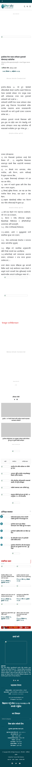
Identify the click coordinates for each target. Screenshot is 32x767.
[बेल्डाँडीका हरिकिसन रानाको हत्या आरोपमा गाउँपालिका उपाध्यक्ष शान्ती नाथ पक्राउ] (8, 569)
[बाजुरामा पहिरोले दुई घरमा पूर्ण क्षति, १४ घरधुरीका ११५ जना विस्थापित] (5, 497)
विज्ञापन (16, 759)
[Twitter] (16, 680)
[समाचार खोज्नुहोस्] (27, 7)
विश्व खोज (23, 752)
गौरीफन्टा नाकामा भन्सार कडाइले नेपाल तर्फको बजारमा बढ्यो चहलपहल (23, 614)
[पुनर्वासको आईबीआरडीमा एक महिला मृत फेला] (5, 533)
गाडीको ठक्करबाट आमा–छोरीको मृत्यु (20, 487)
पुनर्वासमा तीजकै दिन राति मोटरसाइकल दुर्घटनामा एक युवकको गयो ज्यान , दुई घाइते (20, 546)
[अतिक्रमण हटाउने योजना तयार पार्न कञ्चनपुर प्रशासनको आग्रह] (8, 589)
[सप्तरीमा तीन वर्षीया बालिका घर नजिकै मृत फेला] (5, 469)
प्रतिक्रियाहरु (25, 461)
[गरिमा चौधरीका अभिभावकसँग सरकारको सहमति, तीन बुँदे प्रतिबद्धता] (5, 483)
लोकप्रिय (14, 461)
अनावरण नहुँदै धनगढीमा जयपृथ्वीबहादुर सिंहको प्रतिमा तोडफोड (20, 474)
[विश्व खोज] (7, 6)
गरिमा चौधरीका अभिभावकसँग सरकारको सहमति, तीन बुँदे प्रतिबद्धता (20, 481)
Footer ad (16, 625)
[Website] (15, 400)
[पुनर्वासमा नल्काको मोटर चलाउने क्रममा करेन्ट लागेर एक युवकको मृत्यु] (24, 569)
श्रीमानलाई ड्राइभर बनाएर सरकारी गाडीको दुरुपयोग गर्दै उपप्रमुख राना (19, 517)
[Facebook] (14, 680)
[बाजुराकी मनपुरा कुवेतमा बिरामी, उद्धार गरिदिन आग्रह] (8, 607)
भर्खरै (5, 461)
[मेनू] (30, 7)
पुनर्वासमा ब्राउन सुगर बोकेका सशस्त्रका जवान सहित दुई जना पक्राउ (20, 524)
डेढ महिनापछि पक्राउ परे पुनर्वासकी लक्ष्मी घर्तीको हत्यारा (19, 538)
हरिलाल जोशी (13, 68)
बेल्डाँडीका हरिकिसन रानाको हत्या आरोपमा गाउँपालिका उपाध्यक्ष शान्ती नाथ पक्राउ (7, 576)
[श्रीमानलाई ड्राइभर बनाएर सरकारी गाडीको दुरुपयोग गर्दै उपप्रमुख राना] (5, 519)
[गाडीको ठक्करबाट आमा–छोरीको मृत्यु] (5, 490)
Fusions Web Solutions (19, 757)
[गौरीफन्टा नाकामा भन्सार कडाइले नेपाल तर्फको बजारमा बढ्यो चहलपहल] (24, 607)
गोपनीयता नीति (21, 759)
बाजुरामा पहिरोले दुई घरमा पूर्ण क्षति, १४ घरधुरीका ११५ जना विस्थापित (20, 495)
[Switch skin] (24, 7)
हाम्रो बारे (9, 759)
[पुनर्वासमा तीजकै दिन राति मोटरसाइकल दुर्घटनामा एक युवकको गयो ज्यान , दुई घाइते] (5, 547)
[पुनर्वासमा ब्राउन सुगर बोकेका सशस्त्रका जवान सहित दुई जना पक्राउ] (5, 526)
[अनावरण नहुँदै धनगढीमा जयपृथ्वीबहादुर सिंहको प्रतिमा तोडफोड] (5, 476)
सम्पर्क (13, 759)
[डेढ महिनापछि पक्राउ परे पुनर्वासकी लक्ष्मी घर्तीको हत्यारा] (5, 540)
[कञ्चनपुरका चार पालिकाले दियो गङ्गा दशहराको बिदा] (24, 589)
